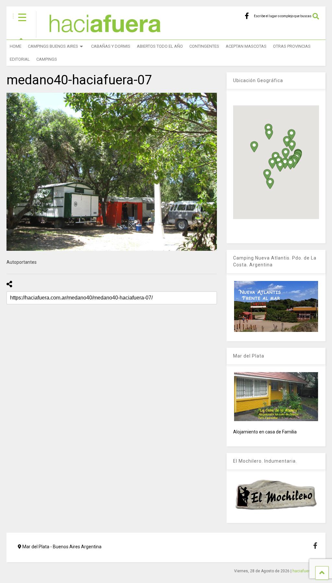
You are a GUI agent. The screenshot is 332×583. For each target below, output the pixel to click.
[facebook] (247, 16)
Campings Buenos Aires (53, 46)
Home (15, 46)
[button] (272, 163)
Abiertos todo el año (160, 46)
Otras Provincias (292, 46)
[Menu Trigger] (22, 17)
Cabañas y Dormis (110, 46)
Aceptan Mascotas (246, 46)
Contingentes (204, 46)
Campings (46, 59)
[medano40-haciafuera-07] (111, 172)
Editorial (20, 59)
